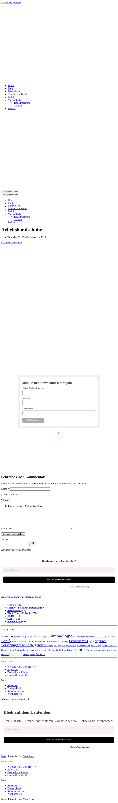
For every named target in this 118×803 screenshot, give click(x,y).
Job (55, 645)
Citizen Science (16, 641)
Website (5, 500)
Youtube (18, 105)
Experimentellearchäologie (57, 641)
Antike (30, 637)
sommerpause (105, 650)
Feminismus (78, 640)
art (94, 637)
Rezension (96, 650)
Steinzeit (5, 654)
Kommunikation (83, 645)
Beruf (5, 641)
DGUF (10, 616)
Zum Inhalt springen (11, 2)
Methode (30, 650)
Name (5, 489)
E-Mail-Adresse (9, 494)
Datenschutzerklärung (79, 587)
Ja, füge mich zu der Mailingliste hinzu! (23, 506)
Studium (15, 654)
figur (91, 641)
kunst (3, 650)
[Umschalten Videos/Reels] (55, 214)
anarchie (7, 636)
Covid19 (34, 641)
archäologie (61, 635)
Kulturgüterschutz (109, 645)
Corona (27, 641)
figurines (100, 641)
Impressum (12, 669)
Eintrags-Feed (14, 688)
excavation (41, 641)
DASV (10, 618)
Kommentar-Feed (15, 691)
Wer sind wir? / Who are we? (21, 666)
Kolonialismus (71, 645)
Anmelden (12, 685)
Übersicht (40, 654)
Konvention (96, 645)
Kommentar (8, 528)
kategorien (61, 645)
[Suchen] (33, 543)
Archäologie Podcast (83, 636)
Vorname (26, 398)
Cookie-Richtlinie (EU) (18, 675)
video (32, 654)
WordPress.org (14, 693)
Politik (80, 649)
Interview (49, 645)
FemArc (11, 605)
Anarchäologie (20, 636)
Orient (50, 650)
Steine (113, 650)
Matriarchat (20, 650)
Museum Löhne (40, 650)
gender (40, 645)
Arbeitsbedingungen (42, 637)
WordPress (28, 756)
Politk (89, 650)
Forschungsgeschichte (17, 645)
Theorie (26, 654)
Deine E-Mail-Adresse (33, 388)
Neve (3, 756)
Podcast (70, 650)
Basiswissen (110, 637)
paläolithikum (60, 650)
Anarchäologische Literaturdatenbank (21, 597)
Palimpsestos (14, 621)
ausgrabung (100, 637)
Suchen (4, 539)
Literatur (10, 650)
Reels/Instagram (22, 102)
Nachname (27, 408)
